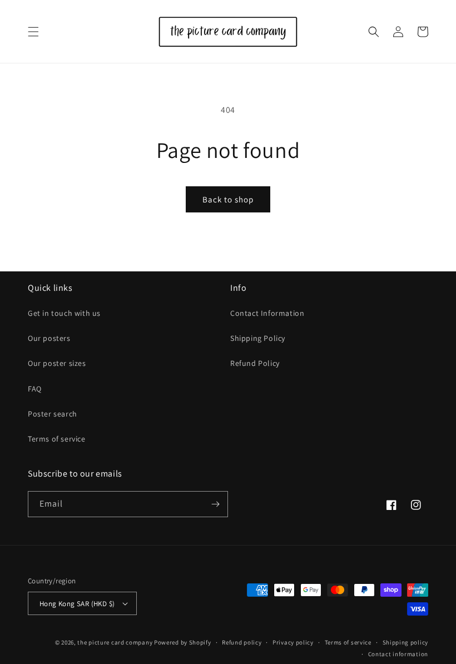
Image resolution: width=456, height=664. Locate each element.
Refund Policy (255, 363)
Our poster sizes (57, 363)
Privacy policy (293, 642)
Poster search (52, 414)
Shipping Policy (257, 338)
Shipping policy (406, 642)
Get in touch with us (64, 313)
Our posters (49, 338)
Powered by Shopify (182, 642)
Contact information (398, 654)
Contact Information (267, 313)
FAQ (35, 389)
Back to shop (228, 199)
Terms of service (57, 439)
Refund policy (241, 642)
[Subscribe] (215, 504)
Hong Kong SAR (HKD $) (77, 603)
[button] (33, 31)
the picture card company (114, 642)
